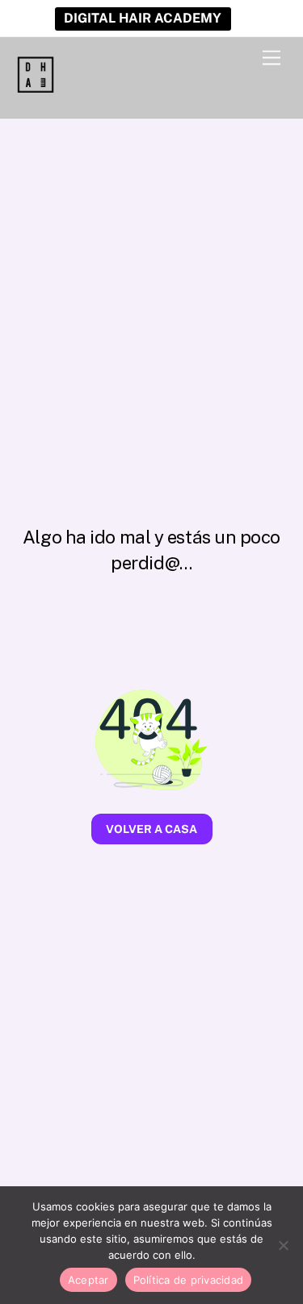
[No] (283, 1245)
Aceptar (88, 1279)
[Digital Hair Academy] (35, 88)
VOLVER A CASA (151, 829)
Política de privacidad (188, 1279)
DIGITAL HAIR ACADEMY (142, 18)
